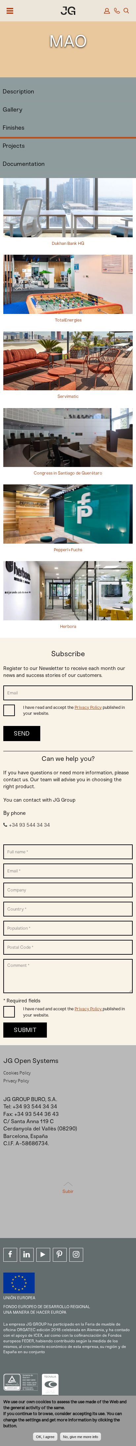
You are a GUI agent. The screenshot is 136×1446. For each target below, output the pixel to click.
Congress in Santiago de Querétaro (68, 473)
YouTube (43, 1255)
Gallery (12, 109)
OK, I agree (45, 1437)
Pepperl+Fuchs (68, 549)
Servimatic (68, 396)
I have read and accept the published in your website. (74, 710)
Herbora (68, 626)
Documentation (24, 164)
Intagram (76, 1255)
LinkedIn (27, 1255)
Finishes (13, 127)
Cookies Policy (17, 1073)
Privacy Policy (88, 707)
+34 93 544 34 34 (29, 825)
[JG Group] (68, 11)
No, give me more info (80, 1437)
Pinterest (60, 1255)
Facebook (10, 1255)
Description (18, 91)
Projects (14, 145)
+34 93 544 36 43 (36, 1114)
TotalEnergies (68, 320)
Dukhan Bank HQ (68, 243)
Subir (68, 1191)
